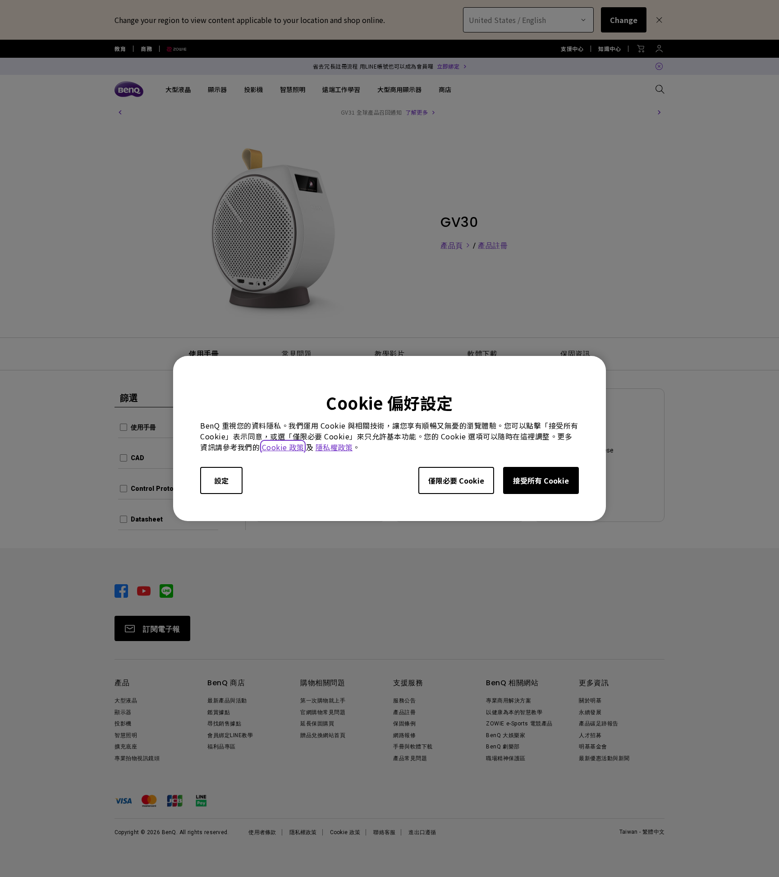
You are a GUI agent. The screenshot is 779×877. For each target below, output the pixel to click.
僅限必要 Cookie (456, 480)
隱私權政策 (334, 447)
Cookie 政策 (283, 447)
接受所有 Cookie (541, 480)
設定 (221, 480)
